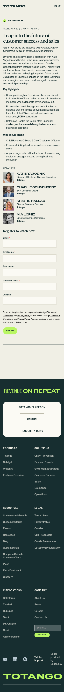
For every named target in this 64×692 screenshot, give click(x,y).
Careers (38, 611)
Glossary (8, 577)
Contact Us (40, 617)
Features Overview (13, 475)
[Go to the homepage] (14, 6)
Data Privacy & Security (47, 548)
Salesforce (9, 598)
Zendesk (8, 605)
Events (7, 528)
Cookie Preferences (45, 541)
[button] (57, 6)
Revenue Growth (43, 462)
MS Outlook (9, 624)
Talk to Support (38, 659)
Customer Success (44, 475)
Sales (37, 482)
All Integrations (11, 637)
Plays (6, 564)
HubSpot (8, 611)
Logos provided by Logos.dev (56, 659)
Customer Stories (12, 522)
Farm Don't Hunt (12, 570)
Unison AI (8, 469)
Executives (40, 488)
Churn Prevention (44, 456)
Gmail (6, 630)
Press (37, 605)
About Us (39, 598)
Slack (6, 617)
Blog (5, 541)
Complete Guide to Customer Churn (13, 556)
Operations (40, 494)
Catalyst (7, 462)
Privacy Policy (23, 316)
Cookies (38, 528)
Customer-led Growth (15, 515)
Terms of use (41, 515)
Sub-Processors (43, 535)
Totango (7, 456)
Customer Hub (11, 548)
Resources (9, 535)
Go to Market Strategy (46, 469)
